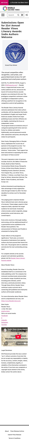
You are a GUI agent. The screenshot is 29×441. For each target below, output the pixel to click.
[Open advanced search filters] (22, 15)
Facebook (4, 315)
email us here (5, 311)
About (7, 431)
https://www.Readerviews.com (10, 301)
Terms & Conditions (14, 438)
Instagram (4, 322)
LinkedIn (4, 320)
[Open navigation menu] (3, 15)
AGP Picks (4, 2)
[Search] (18, 15)
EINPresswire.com (11, 85)
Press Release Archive (17, 431)
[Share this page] (26, 15)
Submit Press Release (14, 434)
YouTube (4, 324)
